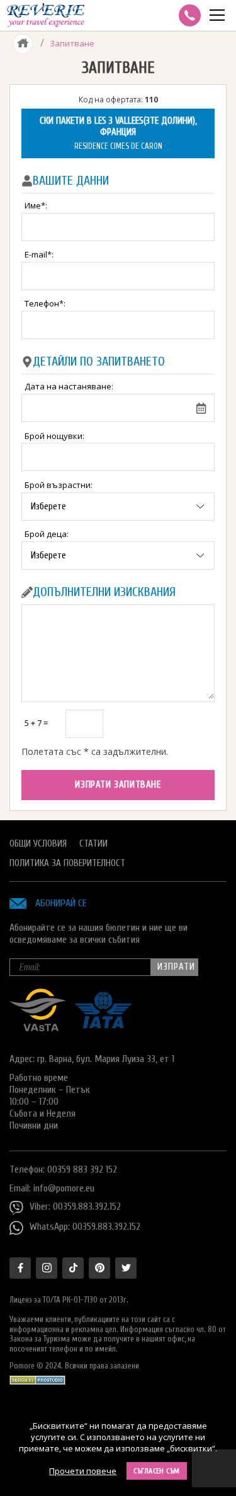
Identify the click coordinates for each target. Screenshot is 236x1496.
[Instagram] (46, 1268)
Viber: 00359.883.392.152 (75, 1206)
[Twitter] (126, 1268)
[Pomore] (45, 15)
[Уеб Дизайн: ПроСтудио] (37, 1377)
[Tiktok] (73, 1268)
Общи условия (38, 843)
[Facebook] (20, 1268)
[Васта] (37, 1028)
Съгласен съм (156, 1470)
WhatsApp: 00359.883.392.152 (85, 1226)
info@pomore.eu (63, 1188)
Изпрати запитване (117, 784)
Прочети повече (82, 1471)
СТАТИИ (93, 843)
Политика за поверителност (67, 863)
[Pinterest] (99, 1268)
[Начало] (23, 43)
